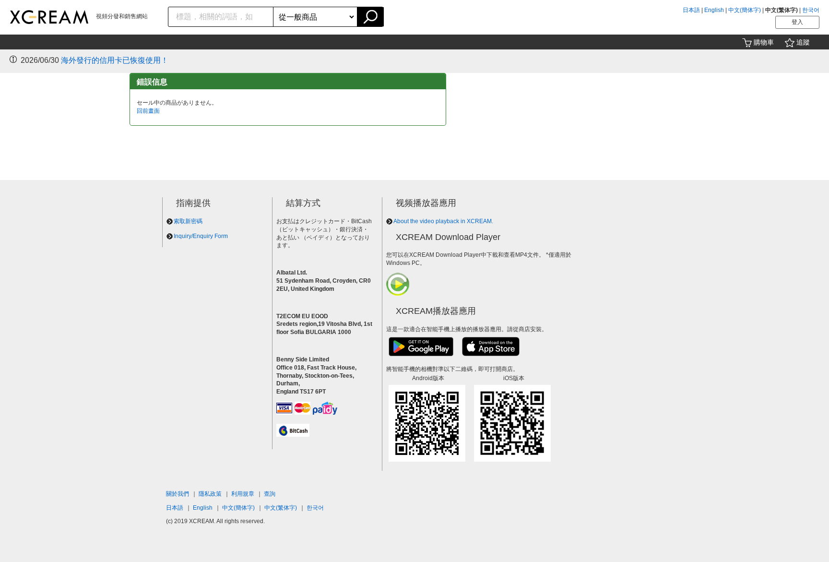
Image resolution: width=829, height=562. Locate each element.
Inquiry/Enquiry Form (201, 236)
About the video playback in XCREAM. (443, 221)
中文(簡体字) (744, 10)
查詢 (269, 493)
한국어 (810, 10)
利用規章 (242, 493)
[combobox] (220, 16)
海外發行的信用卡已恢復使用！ (114, 60)
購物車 (764, 42)
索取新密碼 (188, 221)
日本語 (691, 10)
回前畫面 (148, 111)
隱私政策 (210, 493)
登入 (797, 22)
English (714, 10)
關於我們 (177, 493)
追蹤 (803, 42)
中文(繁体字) (280, 507)
